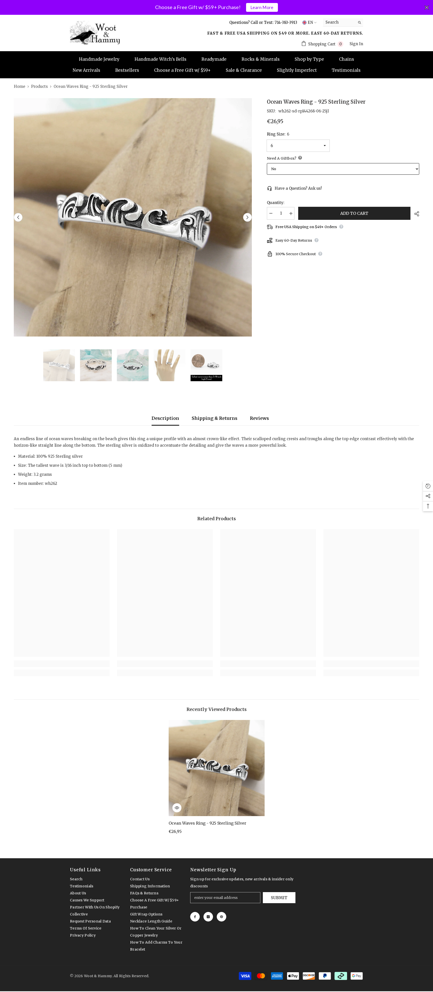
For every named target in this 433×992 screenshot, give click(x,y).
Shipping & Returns (214, 418)
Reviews (259, 418)
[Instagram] (208, 916)
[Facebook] (195, 916)
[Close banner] (426, 7)
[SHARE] (414, 214)
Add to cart (354, 213)
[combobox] (339, 22)
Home (19, 86)
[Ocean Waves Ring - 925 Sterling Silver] (217, 768)
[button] (18, 217)
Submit (279, 897)
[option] (133, 217)
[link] (62, 663)
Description (165, 418)
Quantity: (275, 203)
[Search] (343, 22)
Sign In (356, 43)
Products (39, 86)
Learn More (261, 7)
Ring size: (278, 134)
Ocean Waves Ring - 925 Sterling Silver (207, 823)
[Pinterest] (221, 916)
